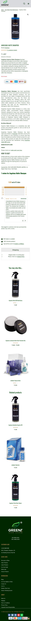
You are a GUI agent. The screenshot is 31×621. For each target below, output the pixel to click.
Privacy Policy (4, 605)
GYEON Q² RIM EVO (15, 465)
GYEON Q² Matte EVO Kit (15, 380)
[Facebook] (9, 615)
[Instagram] (12, 615)
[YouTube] (18, 615)
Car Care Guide (4, 567)
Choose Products (5, 571)
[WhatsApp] (21, 615)
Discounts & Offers (5, 560)
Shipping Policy (21, 256)
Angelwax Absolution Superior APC (15, 425)
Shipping (3, 600)
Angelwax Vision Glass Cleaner (15, 503)
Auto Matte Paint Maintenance (11, 9)
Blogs (2, 579)
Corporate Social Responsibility (8, 607)
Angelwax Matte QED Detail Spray (15, 300)
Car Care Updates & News (7, 581)
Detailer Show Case (5, 588)
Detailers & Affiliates (19, 243)
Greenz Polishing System (6, 590)
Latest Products (4, 564)
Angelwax (7, 47)
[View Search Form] (24, 4)
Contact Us (3, 583)
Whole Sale (3, 569)
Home (2, 9)
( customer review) (12, 50)
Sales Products (4, 562)
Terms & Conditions (5, 602)
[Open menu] (28, 4)
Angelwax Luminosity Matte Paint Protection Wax (15, 340)
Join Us (3, 586)
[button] (27, 14)
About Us (3, 598)
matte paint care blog (16, 150)
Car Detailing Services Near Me (8, 552)
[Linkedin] (15, 615)
